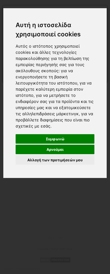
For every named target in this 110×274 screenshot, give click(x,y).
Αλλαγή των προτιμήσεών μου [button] (55, 160)
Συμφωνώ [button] (55, 139)
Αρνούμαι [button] (55, 149)
